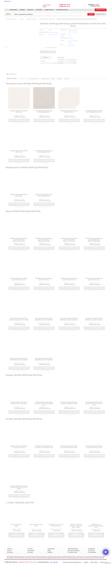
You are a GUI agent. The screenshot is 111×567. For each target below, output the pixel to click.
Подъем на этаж (72, 552)
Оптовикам (91, 550)
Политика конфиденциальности (72, 562)
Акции (49, 550)
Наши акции (13, 9)
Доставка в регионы (73, 550)
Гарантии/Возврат (73, 548)
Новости (9, 548)
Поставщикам (92, 552)
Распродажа (51, 548)
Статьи (9, 550)
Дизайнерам (91, 548)
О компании (30, 550)
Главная (6, 10)
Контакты (30, 9)
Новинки (22, 9)
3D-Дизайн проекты (62, 9)
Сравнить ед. (100, 9)
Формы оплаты (49, 9)
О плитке (30, 548)
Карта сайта (94, 562)
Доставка (39, 9)
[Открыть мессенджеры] (106, 552)
